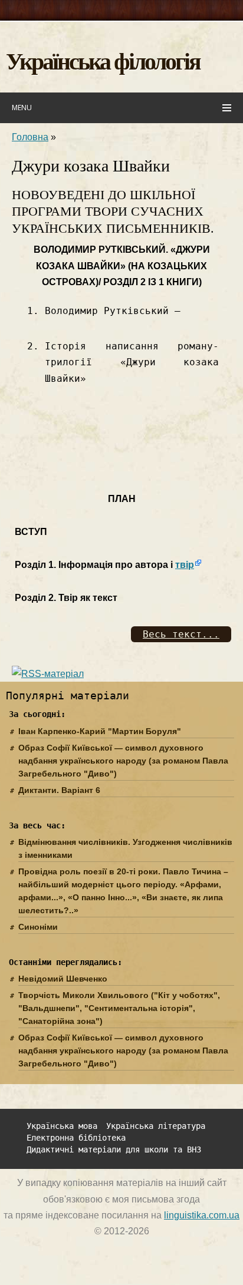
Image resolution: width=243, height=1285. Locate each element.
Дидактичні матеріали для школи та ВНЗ (114, 1149)
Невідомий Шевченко (62, 978)
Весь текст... (181, 634)
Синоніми (38, 926)
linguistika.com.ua (201, 1215)
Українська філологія (103, 60)
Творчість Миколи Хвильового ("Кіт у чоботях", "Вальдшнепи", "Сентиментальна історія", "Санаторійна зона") (119, 1008)
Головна (30, 137)
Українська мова (62, 1126)
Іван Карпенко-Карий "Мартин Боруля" (99, 731)
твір (184, 565)
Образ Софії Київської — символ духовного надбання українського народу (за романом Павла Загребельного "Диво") (123, 760)
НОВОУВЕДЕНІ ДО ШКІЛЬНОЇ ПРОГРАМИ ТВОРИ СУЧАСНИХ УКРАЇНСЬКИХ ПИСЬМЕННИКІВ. (113, 211)
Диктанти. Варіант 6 (59, 790)
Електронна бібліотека (76, 1138)
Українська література (155, 1126)
